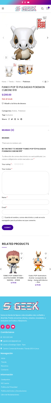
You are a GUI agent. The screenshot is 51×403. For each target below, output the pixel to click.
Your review (7, 169)
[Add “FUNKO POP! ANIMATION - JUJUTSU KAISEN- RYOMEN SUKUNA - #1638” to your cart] (21, 258)
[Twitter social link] (11, 119)
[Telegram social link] (21, 119)
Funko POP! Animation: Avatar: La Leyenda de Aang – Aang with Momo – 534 (38, 279)
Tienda (11, 82)
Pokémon (26, 82)
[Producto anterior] (43, 81)
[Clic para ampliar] (6, 57)
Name (5, 197)
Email (4, 207)
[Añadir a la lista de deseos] (21, 253)
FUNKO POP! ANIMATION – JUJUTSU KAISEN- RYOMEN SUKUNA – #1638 (13, 278)
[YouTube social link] (28, 2)
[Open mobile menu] (3, 8)
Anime (18, 82)
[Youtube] (13, 327)
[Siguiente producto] (48, 81)
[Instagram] (8, 327)
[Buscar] (42, 8)
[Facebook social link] (22, 2)
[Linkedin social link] (18, 119)
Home (4, 82)
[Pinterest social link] (15, 119)
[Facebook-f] (3, 327)
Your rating (7, 164)
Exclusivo (9, 115)
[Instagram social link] (25, 2)
